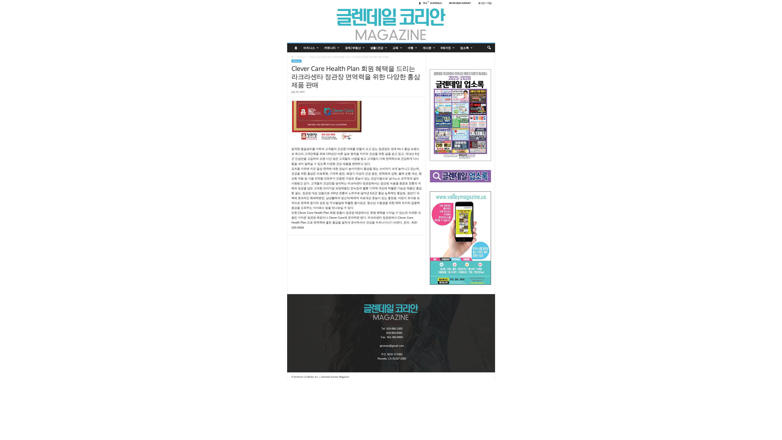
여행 (410, 48)
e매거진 (446, 48)
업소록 (464, 48)
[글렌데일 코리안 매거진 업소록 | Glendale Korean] (391, 24)
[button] (488, 47)
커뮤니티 (330, 48)
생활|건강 (376, 48)
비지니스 (309, 48)
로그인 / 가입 (485, 2)
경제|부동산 (353, 48)
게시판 (427, 48)
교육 (395, 48)
